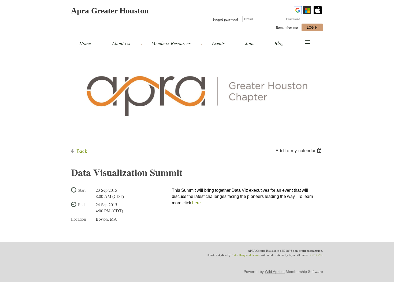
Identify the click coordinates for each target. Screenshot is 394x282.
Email (248, 18)
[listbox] (299, 150)
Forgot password (225, 19)
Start (82, 190)
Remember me (287, 27)
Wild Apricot (275, 271)
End (81, 204)
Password (293, 18)
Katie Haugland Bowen (246, 255)
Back (81, 151)
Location (78, 219)
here (196, 203)
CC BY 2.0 (315, 255)
